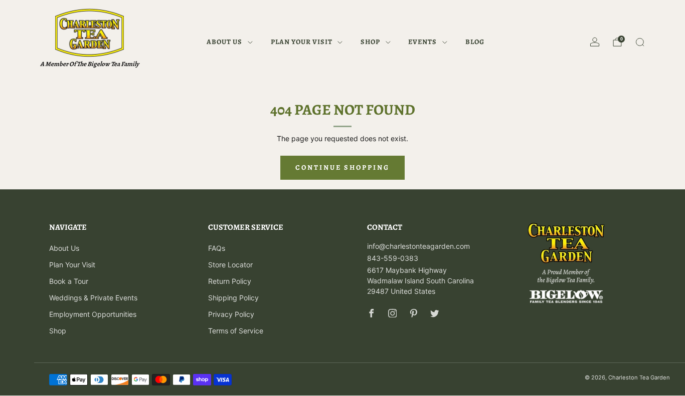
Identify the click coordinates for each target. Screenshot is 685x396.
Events (422, 42)
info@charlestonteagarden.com (418, 246)
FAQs (216, 248)
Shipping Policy (233, 297)
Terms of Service (235, 330)
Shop (370, 42)
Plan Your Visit (301, 42)
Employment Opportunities (92, 314)
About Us (224, 42)
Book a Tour (68, 281)
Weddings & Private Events (93, 297)
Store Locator (230, 264)
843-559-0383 (392, 258)
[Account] (595, 42)
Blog (474, 42)
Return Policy (229, 281)
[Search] (640, 42)
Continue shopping (342, 167)
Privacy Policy (231, 314)
